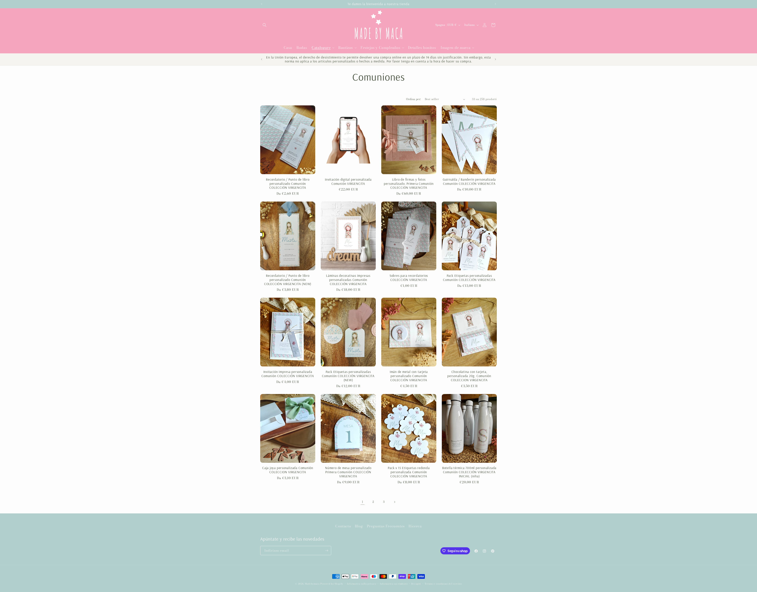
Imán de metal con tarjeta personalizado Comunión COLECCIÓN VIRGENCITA (409, 376)
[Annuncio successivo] (495, 4)
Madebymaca (312, 583)
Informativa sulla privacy (361, 583)
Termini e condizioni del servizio (443, 583)
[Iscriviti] (326, 550)
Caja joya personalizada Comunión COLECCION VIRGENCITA (287, 470)
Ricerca (414, 526)
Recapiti (416, 583)
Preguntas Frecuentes (386, 526)
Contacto (343, 526)
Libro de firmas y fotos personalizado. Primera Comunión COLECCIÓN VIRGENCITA (409, 184)
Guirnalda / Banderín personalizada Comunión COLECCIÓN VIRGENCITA (469, 182)
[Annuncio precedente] (261, 4)
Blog (359, 526)
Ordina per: (413, 99)
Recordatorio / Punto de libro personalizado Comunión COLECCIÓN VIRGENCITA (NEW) (287, 280)
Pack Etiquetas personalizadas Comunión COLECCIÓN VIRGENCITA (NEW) (348, 376)
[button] (264, 25)
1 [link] (362, 501)
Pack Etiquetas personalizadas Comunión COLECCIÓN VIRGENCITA (469, 278)
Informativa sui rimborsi (394, 583)
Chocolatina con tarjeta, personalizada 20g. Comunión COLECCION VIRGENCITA (469, 376)
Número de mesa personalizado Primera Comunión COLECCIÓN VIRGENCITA (348, 472)
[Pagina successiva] (394, 502)
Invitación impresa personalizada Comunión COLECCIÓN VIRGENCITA (287, 374)
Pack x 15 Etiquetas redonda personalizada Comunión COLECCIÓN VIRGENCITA (409, 472)
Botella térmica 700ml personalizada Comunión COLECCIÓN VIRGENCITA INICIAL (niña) (469, 472)
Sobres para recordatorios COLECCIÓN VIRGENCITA (409, 278)
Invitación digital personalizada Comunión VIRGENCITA (348, 182)
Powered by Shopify (331, 583)
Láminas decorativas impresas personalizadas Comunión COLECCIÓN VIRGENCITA (348, 280)
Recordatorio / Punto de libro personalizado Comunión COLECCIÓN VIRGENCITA (288, 184)
